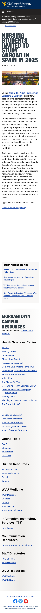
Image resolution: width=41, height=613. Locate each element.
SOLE (4, 444)
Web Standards (20, 596)
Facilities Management (12, 363)
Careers (5, 481)
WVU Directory (9, 562)
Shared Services (9, 469)
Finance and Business (12, 422)
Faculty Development (12, 419)
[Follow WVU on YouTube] (26, 601)
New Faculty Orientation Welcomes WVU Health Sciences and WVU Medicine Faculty (20, 295)
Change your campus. (10, 22)
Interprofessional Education (14, 430)
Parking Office (8, 396)
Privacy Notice (30, 596)
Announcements (10, 26)
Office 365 (6, 455)
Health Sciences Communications (18, 545)
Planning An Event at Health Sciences (19, 400)
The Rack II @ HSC (11, 404)
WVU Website (8, 576)
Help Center (7, 528)
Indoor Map (7, 378)
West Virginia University (15, 606)
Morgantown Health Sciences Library (19, 386)
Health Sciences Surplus (13, 374)
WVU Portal (7, 452)
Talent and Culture (10, 473)
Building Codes (9, 351)
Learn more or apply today (14, 207)
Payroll (5, 477)
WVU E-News (8, 580)
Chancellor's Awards (11, 359)
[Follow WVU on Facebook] (15, 601)
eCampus (6, 448)
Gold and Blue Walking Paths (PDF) (18, 367)
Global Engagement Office (14, 426)
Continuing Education (12, 415)
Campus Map (8, 355)
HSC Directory (8, 559)
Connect (6, 499)
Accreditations (11, 596)
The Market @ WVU (11, 382)
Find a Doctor (8, 506)
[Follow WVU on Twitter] (20, 601)
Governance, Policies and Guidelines (19, 370)
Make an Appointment (12, 510)
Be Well (5, 347)
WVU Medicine (9, 495)
